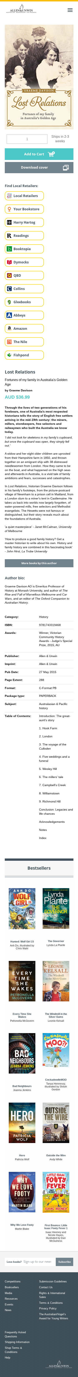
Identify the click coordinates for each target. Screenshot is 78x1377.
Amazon (20, 328)
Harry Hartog (24, 222)
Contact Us (46, 1287)
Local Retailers (26, 196)
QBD (17, 275)
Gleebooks (22, 302)
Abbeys (19, 315)
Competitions (13, 1281)
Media (8, 1293)
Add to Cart (34, 154)
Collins (19, 288)
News (8, 1310)
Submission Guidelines (53, 1281)
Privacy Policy (48, 1308)
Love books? (14, 1262)
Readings (21, 235)
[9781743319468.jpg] (39, 76)
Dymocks (21, 262)
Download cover (34, 167)
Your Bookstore (26, 209)
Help (7, 1357)
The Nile (20, 342)
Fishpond (21, 355)
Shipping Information (17, 1342)
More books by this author (39, 563)
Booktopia (22, 249)
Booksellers (12, 1287)
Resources (11, 1298)
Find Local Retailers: (21, 186)
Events (9, 1304)
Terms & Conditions (51, 1302)
